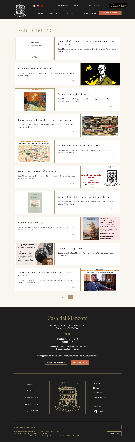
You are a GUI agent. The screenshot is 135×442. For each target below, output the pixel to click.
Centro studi (64, 6)
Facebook (95, 412)
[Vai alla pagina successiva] (70, 297)
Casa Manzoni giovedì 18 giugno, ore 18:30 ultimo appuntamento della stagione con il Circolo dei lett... (83, 100)
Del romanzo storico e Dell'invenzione (37, 171)
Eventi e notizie (70, 13)
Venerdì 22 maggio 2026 (70, 248)
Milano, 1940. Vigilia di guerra (73, 94)
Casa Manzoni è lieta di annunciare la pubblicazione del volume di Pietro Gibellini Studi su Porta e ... (87, 50)
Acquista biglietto (110, 13)
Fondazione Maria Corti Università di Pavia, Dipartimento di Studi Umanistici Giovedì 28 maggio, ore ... (85, 203)
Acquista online (31, 411)
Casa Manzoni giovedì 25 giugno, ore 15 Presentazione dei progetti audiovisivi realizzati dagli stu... (46, 74)
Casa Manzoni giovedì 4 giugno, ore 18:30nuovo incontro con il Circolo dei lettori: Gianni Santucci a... (84, 151)
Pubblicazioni (95, 6)
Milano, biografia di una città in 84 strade (79, 145)
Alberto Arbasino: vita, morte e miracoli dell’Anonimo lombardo (45, 274)
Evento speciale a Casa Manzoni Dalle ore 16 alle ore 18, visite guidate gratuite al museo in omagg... (86, 254)
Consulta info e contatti (56, 362)
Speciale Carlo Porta (99, 397)
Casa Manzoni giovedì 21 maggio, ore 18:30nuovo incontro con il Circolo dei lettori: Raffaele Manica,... (45, 281)
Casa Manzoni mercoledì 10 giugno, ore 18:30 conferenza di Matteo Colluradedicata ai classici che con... (47, 126)
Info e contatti (90, 13)
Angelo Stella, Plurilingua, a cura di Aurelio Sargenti (84, 197)
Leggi (112, 56)
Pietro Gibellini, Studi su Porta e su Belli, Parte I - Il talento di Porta (86, 43)
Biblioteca (80, 6)
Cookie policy (114, 433)
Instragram (101, 412)
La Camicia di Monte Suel (31, 222)
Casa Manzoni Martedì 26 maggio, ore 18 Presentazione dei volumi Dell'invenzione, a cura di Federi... (46, 177)
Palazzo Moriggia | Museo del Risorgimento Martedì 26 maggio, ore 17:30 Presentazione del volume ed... (46, 228)
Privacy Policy (114, 427)
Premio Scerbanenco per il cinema (35, 68)
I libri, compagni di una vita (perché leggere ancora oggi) (46, 120)
